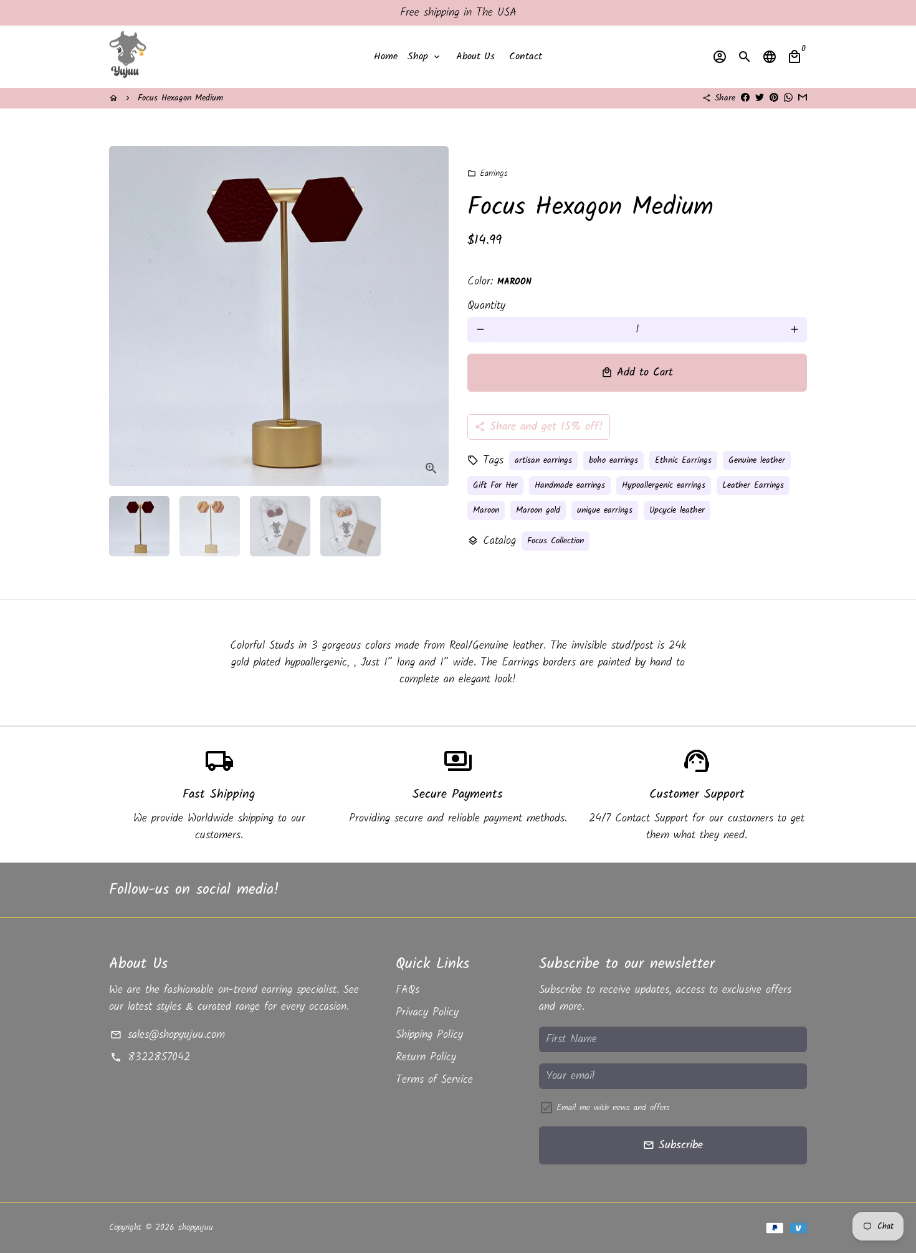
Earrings (487, 173)
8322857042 (149, 1057)
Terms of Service (434, 1080)
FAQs (407, 990)
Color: (499, 281)
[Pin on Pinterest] (774, 98)
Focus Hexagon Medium (180, 98)
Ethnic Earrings (683, 460)
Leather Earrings (753, 485)
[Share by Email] (802, 98)
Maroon (486, 510)
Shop (425, 56)
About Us (475, 56)
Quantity (486, 306)
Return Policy (426, 1057)
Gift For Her (495, 485)
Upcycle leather (677, 510)
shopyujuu (195, 1227)
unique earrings (604, 510)
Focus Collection (555, 541)
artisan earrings (543, 460)
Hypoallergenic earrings (663, 485)
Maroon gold (538, 510)
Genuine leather (756, 460)
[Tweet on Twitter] (759, 98)
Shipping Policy (429, 1035)
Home (386, 56)
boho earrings (613, 460)
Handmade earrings (570, 485)
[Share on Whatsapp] (788, 98)
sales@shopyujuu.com (167, 1035)
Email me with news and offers (613, 1108)
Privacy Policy (427, 1012)
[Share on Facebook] (745, 98)
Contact (525, 56)
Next (431, 316)
